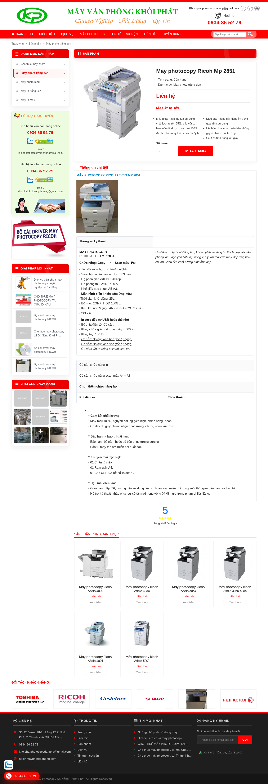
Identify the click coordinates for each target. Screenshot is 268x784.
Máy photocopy (92, 34)
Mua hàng (195, 151)
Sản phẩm (35, 43)
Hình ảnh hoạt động (38, 384)
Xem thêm (95, 602)
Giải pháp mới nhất (37, 268)
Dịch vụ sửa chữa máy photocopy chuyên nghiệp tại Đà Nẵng (48, 283)
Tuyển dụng (172, 34)
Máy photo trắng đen (58, 43)
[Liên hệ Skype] (44, 141)
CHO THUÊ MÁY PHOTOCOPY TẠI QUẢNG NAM (45, 300)
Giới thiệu (47, 34)
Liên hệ (150, 34)
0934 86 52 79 (224, 22)
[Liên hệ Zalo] (30, 141)
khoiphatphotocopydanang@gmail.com (215, 8)
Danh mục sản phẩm (37, 53)
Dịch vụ (67, 34)
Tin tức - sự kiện (125, 34)
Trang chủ (23, 34)
